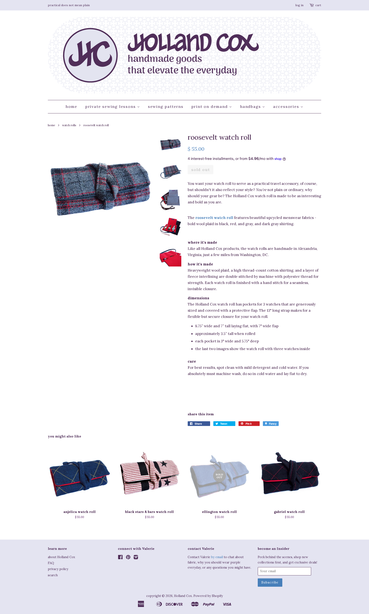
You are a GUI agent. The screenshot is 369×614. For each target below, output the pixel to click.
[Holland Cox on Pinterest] (128, 558)
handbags (251, 106)
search (53, 575)
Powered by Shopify (208, 596)
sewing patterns (165, 106)
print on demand (210, 106)
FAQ (51, 563)
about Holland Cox (61, 557)
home (71, 106)
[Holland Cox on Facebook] (120, 558)
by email (217, 557)
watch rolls (69, 125)
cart (318, 5)
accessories (287, 106)
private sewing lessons (111, 106)
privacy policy (58, 569)
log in (299, 5)
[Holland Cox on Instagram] (135, 558)
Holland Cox (183, 596)
